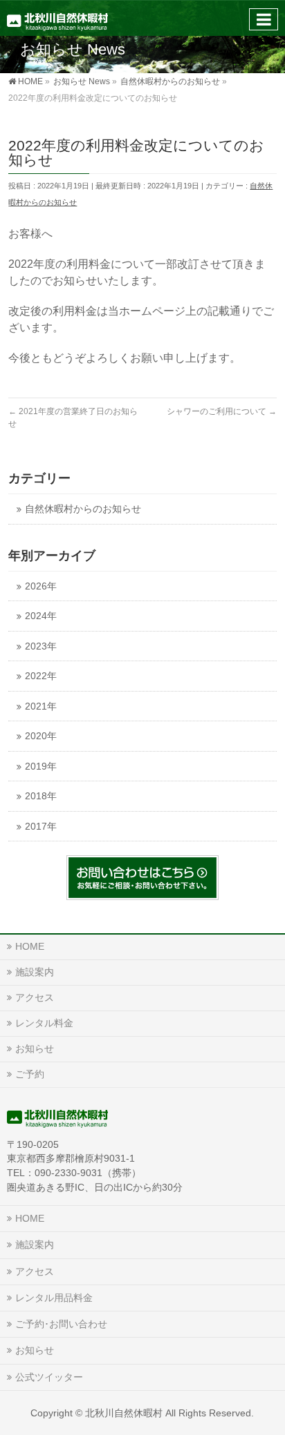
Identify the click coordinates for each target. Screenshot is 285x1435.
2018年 (41, 796)
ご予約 (29, 1074)
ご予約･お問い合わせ (61, 1323)
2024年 (41, 616)
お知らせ (34, 1048)
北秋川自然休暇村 (124, 1412)
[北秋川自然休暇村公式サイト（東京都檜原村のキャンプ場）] (57, 17)
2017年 (41, 826)
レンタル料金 (44, 1022)
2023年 (41, 646)
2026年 (41, 586)
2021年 (41, 706)
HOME (29, 946)
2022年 (41, 676)
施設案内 (34, 971)
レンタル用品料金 (54, 1297)
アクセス (34, 997)
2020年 (41, 736)
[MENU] (263, 19)
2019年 (41, 766)
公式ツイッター (49, 1377)
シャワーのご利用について (222, 411)
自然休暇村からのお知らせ (83, 509)
